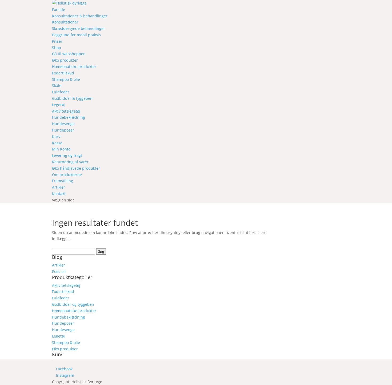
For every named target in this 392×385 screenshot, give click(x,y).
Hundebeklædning (68, 117)
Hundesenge (63, 123)
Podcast (59, 271)
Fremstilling (62, 180)
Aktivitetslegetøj (66, 111)
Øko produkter (65, 60)
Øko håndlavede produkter (76, 168)
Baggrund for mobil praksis (76, 34)
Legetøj (58, 104)
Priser (57, 41)
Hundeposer (63, 130)
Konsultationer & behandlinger (79, 15)
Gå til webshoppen (69, 53)
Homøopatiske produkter (74, 66)
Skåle (56, 85)
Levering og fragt (67, 155)
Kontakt (59, 193)
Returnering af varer (70, 161)
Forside (58, 9)
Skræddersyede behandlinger (78, 28)
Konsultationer (65, 22)
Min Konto (61, 149)
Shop (56, 47)
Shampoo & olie (66, 79)
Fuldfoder (60, 91)
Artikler (58, 187)
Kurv (56, 136)
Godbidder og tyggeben (73, 304)
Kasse (57, 142)
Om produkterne (67, 174)
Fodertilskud (63, 73)
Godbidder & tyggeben (72, 98)
